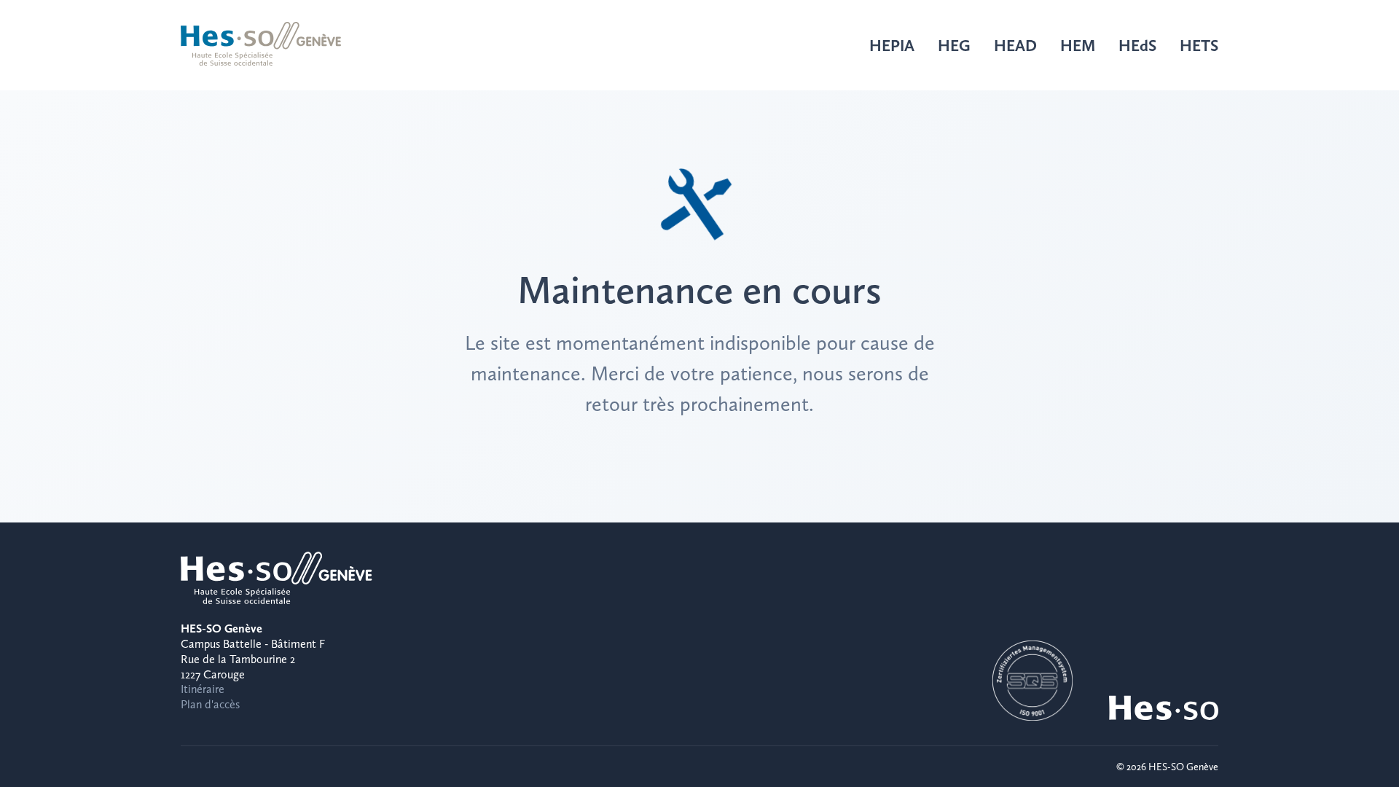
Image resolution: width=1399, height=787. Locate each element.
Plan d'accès (210, 704)
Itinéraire (202, 689)
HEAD (1015, 45)
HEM (1077, 45)
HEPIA (891, 45)
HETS (1199, 45)
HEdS (1137, 45)
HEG (954, 45)
